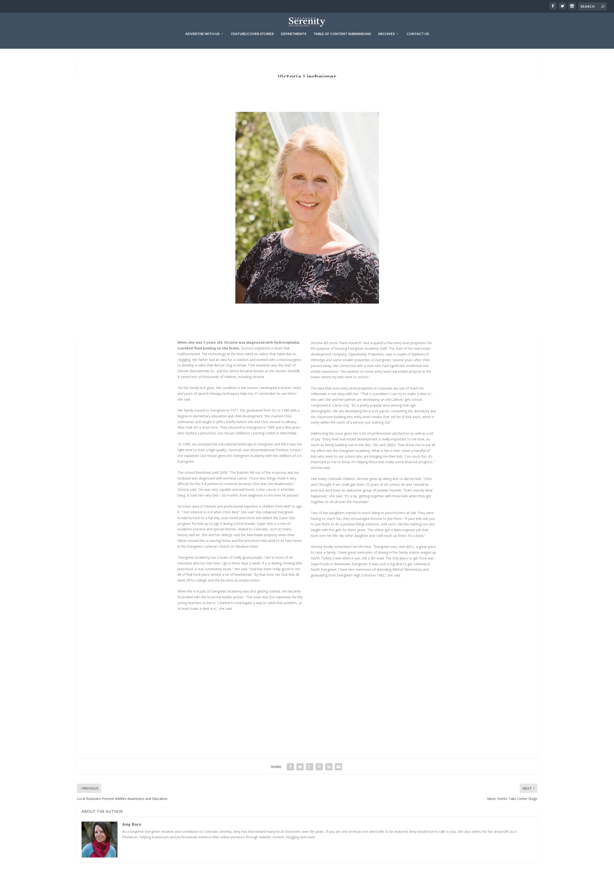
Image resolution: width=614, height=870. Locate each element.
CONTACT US (418, 34)
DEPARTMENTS (293, 34)
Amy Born (131, 824)
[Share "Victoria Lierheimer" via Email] (338, 767)
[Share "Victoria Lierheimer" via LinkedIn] (329, 767)
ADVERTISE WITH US (202, 34)
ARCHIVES (386, 34)
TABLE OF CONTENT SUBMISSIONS (342, 34)
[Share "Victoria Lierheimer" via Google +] (309, 767)
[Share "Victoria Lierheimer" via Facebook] (290, 767)
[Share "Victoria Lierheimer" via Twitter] (300, 767)
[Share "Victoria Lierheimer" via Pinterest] (319, 767)
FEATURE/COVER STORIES (252, 34)
